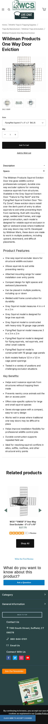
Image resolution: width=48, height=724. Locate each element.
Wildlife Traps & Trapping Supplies (22, 25)
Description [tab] (9, 165)
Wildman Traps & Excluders (32, 29)
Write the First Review (24, 559)
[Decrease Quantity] (5, 134)
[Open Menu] (3, 10)
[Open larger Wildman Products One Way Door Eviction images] (24, 74)
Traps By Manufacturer (11, 29)
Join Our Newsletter (14, 671)
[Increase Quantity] (15, 134)
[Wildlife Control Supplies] (24, 5)
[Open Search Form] (9, 10)
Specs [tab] (6, 171)
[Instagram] (21, 658)
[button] (7, 103)
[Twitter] (15, 658)
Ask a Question (24, 582)
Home (4, 25)
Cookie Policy (41, 713)
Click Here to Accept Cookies (18, 718)
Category (7, 594)
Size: (4, 117)
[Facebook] (8, 658)
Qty (3, 129)
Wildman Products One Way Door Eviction (18, 33)
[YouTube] (28, 658)
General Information (13, 604)
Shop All (25, 543)
